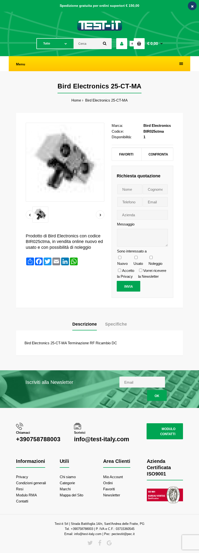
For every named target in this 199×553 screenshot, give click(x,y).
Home (76, 100)
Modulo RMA (26, 495)
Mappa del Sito (71, 495)
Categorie (67, 483)
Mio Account (113, 477)
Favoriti (126, 154)
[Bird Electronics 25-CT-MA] (65, 162)
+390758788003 (38, 439)
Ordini (108, 483)
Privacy (22, 477)
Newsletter (111, 495)
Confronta (158, 154)
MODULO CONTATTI (167, 431)
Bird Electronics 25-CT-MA (106, 100)
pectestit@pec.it (123, 534)
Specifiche (116, 324)
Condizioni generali (31, 483)
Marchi (65, 489)
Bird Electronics (157, 125)
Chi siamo (68, 477)
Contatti (22, 501)
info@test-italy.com (101, 439)
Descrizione (84, 324)
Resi (19, 489)
